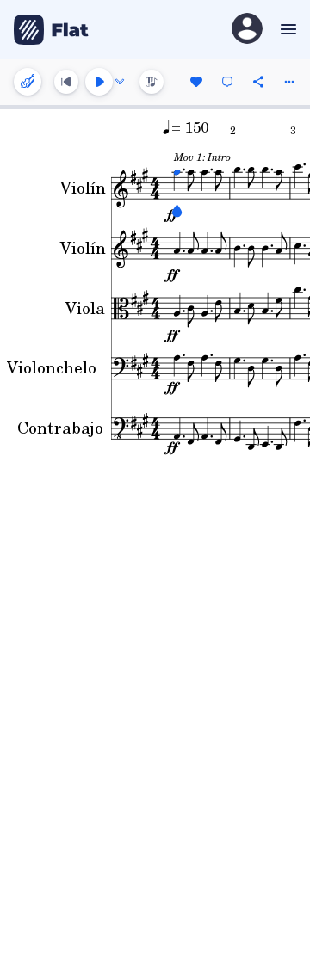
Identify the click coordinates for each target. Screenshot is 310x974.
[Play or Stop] (99, 82)
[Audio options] (120, 82)
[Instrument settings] (27, 82)
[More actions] (289, 82)
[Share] (258, 82)
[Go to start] (66, 82)
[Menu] (286, 29)
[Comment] (227, 81)
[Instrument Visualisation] (152, 82)
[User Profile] (247, 29)
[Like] (196, 81)
